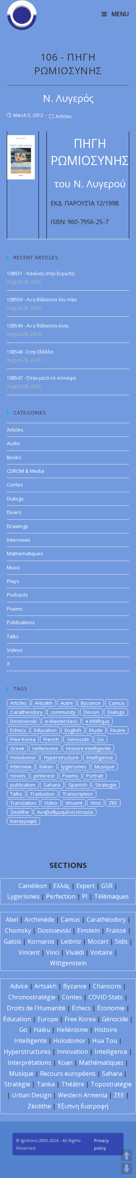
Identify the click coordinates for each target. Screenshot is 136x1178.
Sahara (51, 784)
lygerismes (74, 766)
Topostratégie (111, 1084)
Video (50, 802)
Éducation (17, 1019)
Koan (65, 1062)
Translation (23, 802)
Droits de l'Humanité (36, 1008)
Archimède (39, 919)
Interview (20, 766)
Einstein (88, 930)
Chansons (107, 986)
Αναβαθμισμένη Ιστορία (65, 812)
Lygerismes (23, 896)
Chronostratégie (32, 997)
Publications (21, 622)
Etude (95, 730)
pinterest (44, 775)
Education (45, 730)
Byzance (90, 703)
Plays (13, 581)
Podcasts (17, 594)
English (73, 730)
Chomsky (18, 930)
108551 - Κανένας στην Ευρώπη (40, 273)
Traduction (42, 793)
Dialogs (15, 498)
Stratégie (17, 1084)
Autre (66, 703)
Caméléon (33, 886)
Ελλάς (61, 886)
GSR (107, 886)
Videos (15, 650)
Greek (17, 748)
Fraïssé (116, 930)
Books (14, 457)
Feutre (117, 730)
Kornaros (41, 941)
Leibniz (71, 941)
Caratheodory (26, 712)
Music (13, 567)
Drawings (17, 526)
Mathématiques (101, 1062)
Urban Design (31, 1095)
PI (85, 896)
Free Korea (23, 739)
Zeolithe (19, 812)
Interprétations (29, 1062)
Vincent (73, 802)
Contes (15, 484)
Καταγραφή (23, 821)
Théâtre (72, 1084)
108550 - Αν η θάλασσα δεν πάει (42, 299)
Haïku (42, 1029)
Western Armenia (82, 1095)
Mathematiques (25, 553)
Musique (104, 766)
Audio (13, 443)
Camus (116, 703)
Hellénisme (72, 1029)
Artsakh (44, 703)
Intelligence (100, 757)
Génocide (115, 1019)
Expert (85, 886)
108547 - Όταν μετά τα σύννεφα (41, 378)
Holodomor (23, 757)
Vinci (95, 802)
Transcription (78, 793)
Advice (19, 986)
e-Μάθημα (97, 721)
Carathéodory (106, 919)
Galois (12, 941)
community (63, 712)
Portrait (94, 775)
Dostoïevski (54, 930)
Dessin (91, 712)
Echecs (18, 730)
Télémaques (111, 896)
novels (18, 775)
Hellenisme (45, 748)
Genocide (78, 739)
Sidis (121, 941)
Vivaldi (75, 952)
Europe (47, 1019)
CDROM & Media (25, 470)
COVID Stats (105, 997)
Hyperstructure (61, 757)
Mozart (98, 941)
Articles (63, 116)
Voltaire (101, 952)
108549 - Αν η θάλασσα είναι (38, 326)
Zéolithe (39, 1106)
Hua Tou (104, 1040)
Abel (12, 919)
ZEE (113, 802)
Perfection (61, 896)
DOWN (126, 1168)
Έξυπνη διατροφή (82, 1106)
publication (23, 784)
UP (126, 1155)
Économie (111, 1008)
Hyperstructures (27, 1051)
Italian (46, 766)
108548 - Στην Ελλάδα (30, 352)
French (51, 739)
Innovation (72, 1051)
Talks (13, 636)
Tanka (46, 1084)
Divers (14, 512)
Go (100, 739)
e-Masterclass (61, 721)
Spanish (77, 784)
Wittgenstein (68, 963)
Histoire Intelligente (88, 748)
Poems (15, 608)
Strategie (105, 784)
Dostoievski (23, 721)
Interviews (19, 539)
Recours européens (68, 1073)
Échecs (81, 1008)
